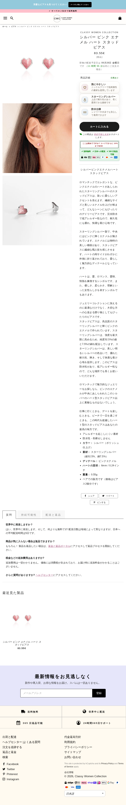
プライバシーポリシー (78, 747)
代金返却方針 (72, 737)
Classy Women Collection (90, 776)
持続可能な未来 (101, 134)
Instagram (12, 779)
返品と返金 (9, 752)
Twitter (10, 769)
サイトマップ (72, 752)
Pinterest (12, 774)
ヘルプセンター (44, 575)
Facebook (12, 764)
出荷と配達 (9, 737)
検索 (5, 757)
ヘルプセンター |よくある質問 (21, 742)
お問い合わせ (72, 757)
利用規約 (69, 742)
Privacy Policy (107, 763)
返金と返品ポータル (59, 546)
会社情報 (69, 772)
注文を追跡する (12, 747)
